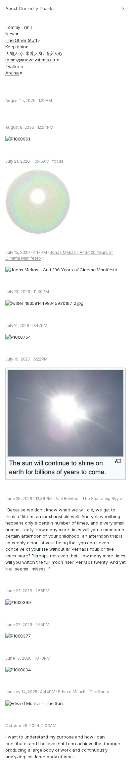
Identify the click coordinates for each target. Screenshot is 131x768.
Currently (28, 8)
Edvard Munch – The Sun (81, 691)
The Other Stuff (21, 40)
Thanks (47, 8)
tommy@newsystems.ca (30, 59)
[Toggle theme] (123, 8)
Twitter (12, 66)
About (11, 8)
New (10, 33)
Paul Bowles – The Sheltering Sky (86, 498)
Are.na (12, 72)
